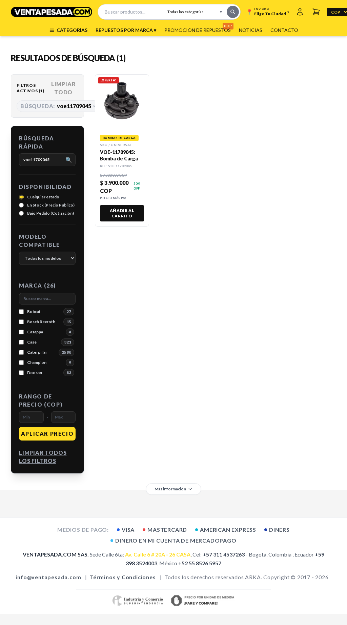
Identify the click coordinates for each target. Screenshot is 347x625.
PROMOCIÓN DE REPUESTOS (197, 30)
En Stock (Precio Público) (51, 205)
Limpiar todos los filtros (42, 456)
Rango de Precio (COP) (40, 400)
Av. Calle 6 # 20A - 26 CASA (157, 554)
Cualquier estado (43, 196)
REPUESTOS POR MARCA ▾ (126, 30)
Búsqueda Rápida (36, 142)
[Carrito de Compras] (316, 11)
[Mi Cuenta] (299, 11)
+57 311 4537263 (224, 554)
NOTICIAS (250, 30)
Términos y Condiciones (123, 577)
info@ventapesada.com (48, 577)
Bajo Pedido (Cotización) (50, 213)
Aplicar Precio (47, 433)
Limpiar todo (63, 88)
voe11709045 (58, 106)
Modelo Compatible (39, 240)
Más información (170, 488)
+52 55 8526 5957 (199, 563)
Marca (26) (37, 285)
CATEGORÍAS (72, 30)
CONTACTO (284, 30)
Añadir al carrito (122, 213)
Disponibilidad (45, 186)
